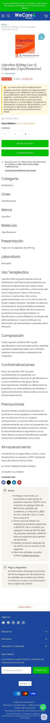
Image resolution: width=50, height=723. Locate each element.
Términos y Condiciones (14, 705)
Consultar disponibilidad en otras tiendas (20, 170)
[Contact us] (43, 707)
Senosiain (10, 73)
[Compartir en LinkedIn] (14, 482)
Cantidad (5, 128)
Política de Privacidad (23, 702)
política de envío (30, 555)
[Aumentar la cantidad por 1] (25, 134)
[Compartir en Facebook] (3, 482)
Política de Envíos (36, 705)
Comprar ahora (25, 152)
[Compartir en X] (9, 482)
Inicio (4, 24)
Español (23, 683)
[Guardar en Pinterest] (19, 482)
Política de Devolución (25, 708)
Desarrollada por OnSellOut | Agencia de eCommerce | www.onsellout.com (23, 714)
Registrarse (41, 670)
